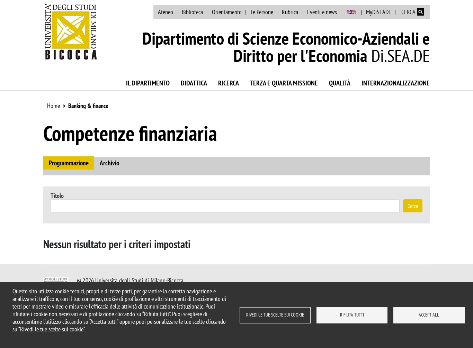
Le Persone (262, 12)
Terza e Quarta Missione (284, 83)
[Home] (71, 31)
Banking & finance (88, 106)
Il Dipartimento (148, 83)
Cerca (413, 205)
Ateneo (165, 12)
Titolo (57, 195)
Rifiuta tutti (352, 315)
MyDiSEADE (378, 12)
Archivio (109, 162)
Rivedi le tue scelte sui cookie (275, 315)
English (351, 12)
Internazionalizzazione (396, 83)
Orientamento (227, 12)
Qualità (339, 83)
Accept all (429, 315)
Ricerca (228, 83)
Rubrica (290, 12)
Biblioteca (192, 12)
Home (53, 106)
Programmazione (69, 162)
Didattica (194, 83)
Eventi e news (322, 12)
